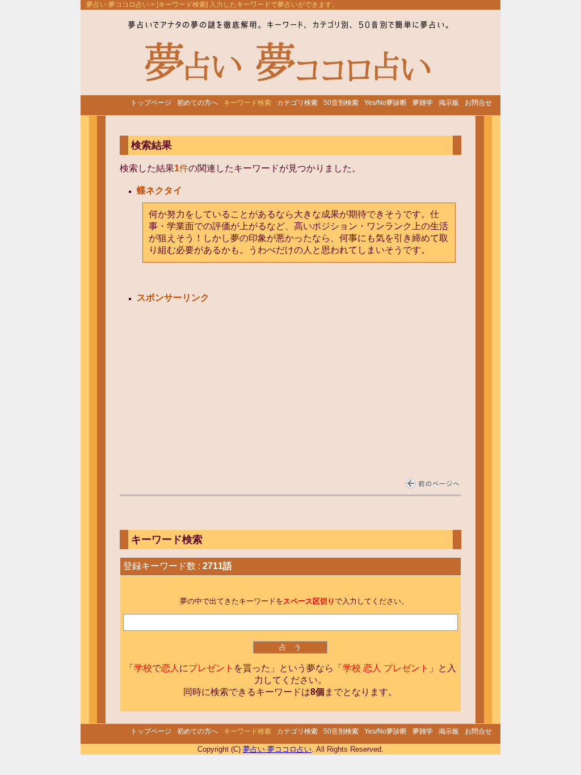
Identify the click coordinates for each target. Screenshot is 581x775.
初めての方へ (197, 103)
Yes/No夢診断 (385, 103)
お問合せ (478, 103)
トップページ (150, 103)
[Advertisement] (223, 377)
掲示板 (449, 103)
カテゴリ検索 (297, 103)
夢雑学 (422, 103)
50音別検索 (341, 103)
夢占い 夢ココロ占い (117, 5)
